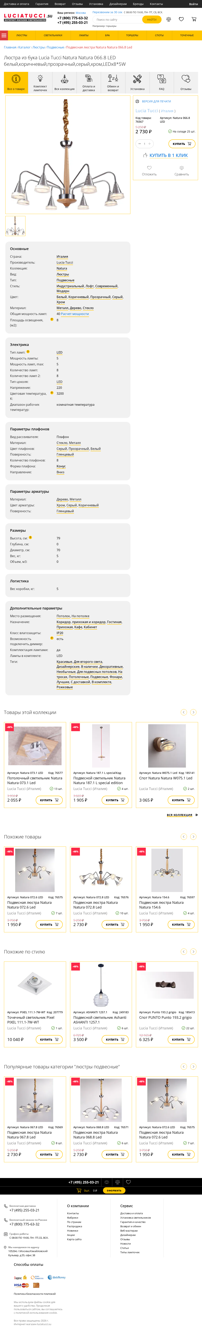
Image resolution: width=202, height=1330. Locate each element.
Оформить (114, 1190)
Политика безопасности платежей (35, 1294)
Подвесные (55, 47)
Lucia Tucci (65, 262)
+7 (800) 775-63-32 (72, 18)
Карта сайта (74, 1239)
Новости (125, 1243)
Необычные (66, 672)
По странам (74, 1222)
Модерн (63, 291)
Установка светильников (135, 1217)
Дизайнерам (118, 4)
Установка (96, 4)
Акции (71, 1235)
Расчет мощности (75, 314)
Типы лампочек (130, 1252)
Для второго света (88, 661)
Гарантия (42, 4)
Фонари (116, 677)
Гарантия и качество (133, 1222)
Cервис (126, 1205)
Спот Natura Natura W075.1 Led (165, 778)
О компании (78, 1205)
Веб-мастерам (129, 1230)
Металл (62, 308)
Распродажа (74, 1226)
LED (60, 352)
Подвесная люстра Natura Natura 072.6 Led (29, 905)
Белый (62, 297)
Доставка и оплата (16, 4)
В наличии (89, 666)
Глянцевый (65, 454)
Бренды (138, 4)
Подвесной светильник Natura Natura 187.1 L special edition (99, 780)
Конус (61, 466)
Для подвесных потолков (97, 672)
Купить (179, 144)
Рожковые (65, 687)
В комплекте (101, 682)
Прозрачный (100, 297)
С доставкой (80, 682)
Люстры (39, 47)
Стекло (88, 308)
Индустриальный (70, 286)
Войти (193, 4)
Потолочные (79, 677)
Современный (106, 286)
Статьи (124, 1248)
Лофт (90, 286)
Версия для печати (156, 101)
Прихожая (65, 627)
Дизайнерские (68, 666)
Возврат (60, 4)
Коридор (64, 622)
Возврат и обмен (130, 1226)
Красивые (64, 661)
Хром (61, 302)
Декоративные (111, 666)
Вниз (60, 472)
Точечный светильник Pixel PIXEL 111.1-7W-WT (30, 1019)
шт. (87, 1190)
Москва (81, 13)
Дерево (75, 308)
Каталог (4, 35)
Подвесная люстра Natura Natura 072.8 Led (95, 905)
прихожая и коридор (89, 622)
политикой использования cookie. (36, 1312)
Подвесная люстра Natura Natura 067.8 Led (29, 1134)
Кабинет (90, 627)
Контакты (156, 4)
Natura (62, 268)
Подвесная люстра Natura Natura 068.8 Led (95, 1134)
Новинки (72, 1230)
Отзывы (77, 4)
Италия (62, 256)
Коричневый (78, 297)
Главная (10, 47)
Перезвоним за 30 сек (107, 12)
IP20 (60, 633)
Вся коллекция (179, 815)
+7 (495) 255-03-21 (72, 22)
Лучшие (63, 682)
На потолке (80, 616)
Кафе (78, 627)
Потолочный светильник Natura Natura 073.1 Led (34, 780)
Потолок (63, 616)
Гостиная (114, 622)
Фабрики (72, 1217)
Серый (117, 297)
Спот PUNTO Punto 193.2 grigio (165, 1017)
